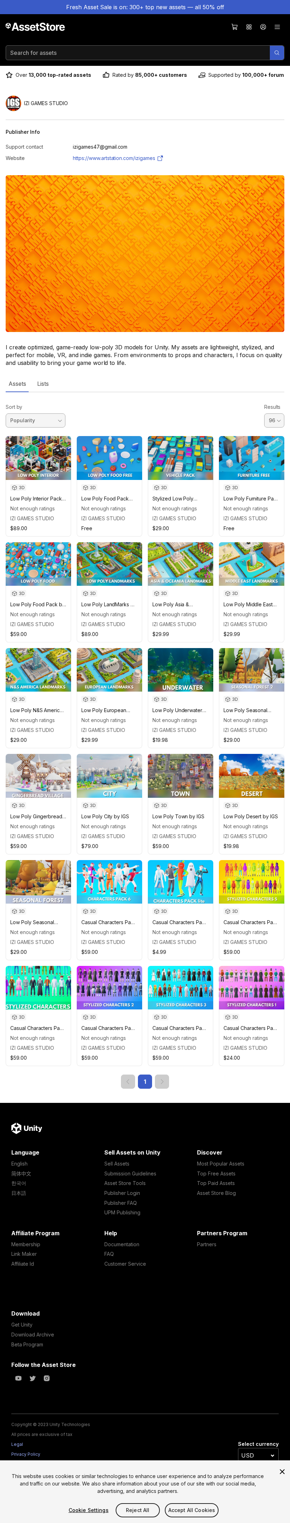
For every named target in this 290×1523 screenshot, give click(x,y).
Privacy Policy (25, 1454)
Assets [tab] (17, 383)
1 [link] (145, 1081)
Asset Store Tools (125, 1183)
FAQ (109, 1254)
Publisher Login (122, 1193)
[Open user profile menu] (263, 27)
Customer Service (125, 1264)
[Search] (277, 53)
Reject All (137, 1510)
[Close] (282, 1471)
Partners (206, 1244)
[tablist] (145, 383)
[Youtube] (18, 1378)
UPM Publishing (122, 1212)
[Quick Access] (249, 27)
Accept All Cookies (191, 1510)
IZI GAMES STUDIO (32, 518)
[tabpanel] (145, 740)
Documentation (121, 1244)
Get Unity (22, 1325)
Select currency (258, 1444)
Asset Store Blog (216, 1193)
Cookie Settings (89, 1510)
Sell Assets (116, 1164)
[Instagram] (47, 1378)
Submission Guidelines (130, 1173)
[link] (128, 1082)
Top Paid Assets (216, 1183)
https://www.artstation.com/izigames (114, 158)
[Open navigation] (277, 27)
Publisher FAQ (120, 1203)
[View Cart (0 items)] (235, 27)
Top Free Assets (216, 1173)
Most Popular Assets (220, 1164)
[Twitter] (32, 1378)
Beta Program (27, 1344)
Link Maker (24, 1254)
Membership (25, 1244)
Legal (17, 1444)
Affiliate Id (22, 1264)
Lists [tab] (43, 383)
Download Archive (32, 1335)
